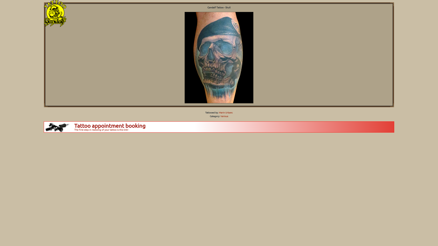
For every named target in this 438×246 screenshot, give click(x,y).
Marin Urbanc (225, 112)
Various (224, 116)
